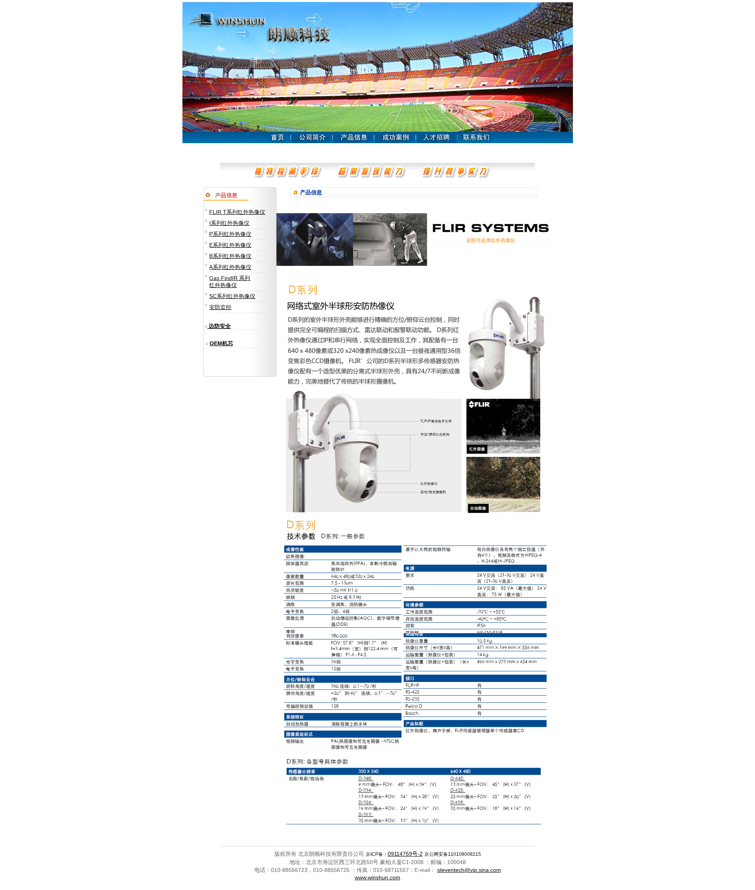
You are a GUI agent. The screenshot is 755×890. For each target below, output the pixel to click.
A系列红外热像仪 (230, 267)
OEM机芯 (221, 343)
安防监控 (220, 307)
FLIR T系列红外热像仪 (237, 212)
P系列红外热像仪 (230, 234)
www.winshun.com (377, 877)
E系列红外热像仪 (230, 245)
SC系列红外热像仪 (232, 296)
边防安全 (219, 326)
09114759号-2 (405, 854)
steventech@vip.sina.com (469, 870)
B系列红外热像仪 (230, 256)
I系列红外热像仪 (229, 223)
